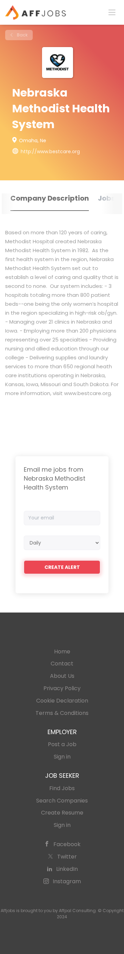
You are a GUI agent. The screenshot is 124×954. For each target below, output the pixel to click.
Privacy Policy (62, 688)
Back (22, 35)
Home (62, 651)
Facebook (67, 844)
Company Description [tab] (49, 198)
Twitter (67, 857)
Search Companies (62, 801)
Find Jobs (62, 788)
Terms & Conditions (62, 713)
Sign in (62, 757)
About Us (62, 676)
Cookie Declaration (62, 701)
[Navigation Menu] (111, 12)
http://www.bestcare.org (50, 151)
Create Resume (62, 813)
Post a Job (62, 744)
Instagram (67, 881)
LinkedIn (67, 869)
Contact (62, 663)
